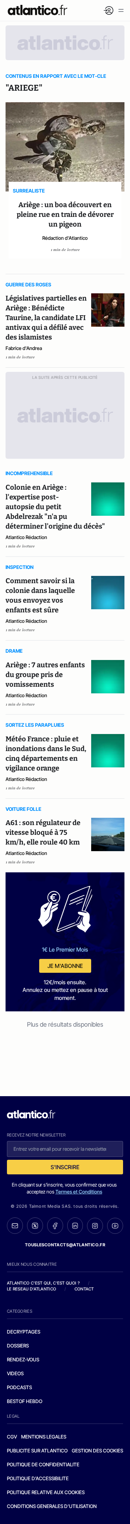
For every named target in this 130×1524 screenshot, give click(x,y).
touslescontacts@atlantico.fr (65, 1244)
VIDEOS (15, 1373)
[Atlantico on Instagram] (95, 1226)
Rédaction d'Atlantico (65, 238)
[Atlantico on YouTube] (115, 1226)
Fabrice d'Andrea (24, 348)
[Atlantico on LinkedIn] (75, 1225)
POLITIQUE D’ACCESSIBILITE (38, 1478)
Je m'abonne (65, 965)
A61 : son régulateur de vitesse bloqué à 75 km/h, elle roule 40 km (43, 832)
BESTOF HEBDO (24, 1401)
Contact (84, 1288)
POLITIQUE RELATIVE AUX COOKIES (46, 1492)
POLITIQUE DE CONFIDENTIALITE (43, 1464)
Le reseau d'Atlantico (31, 1288)
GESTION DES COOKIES (97, 1450)
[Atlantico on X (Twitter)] (35, 1225)
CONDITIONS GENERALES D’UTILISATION (52, 1506)
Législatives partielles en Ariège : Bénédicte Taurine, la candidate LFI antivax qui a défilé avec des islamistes (46, 317)
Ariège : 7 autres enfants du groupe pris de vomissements (45, 674)
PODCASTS (19, 1387)
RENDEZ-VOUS (23, 1359)
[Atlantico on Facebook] (55, 1225)
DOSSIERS (18, 1345)
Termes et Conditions (78, 1192)
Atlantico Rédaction (26, 537)
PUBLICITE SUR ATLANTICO (37, 1450)
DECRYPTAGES (23, 1332)
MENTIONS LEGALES (43, 1437)
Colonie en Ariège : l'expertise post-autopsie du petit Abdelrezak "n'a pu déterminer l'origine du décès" (55, 506)
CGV (12, 1437)
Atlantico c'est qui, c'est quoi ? (43, 1283)
